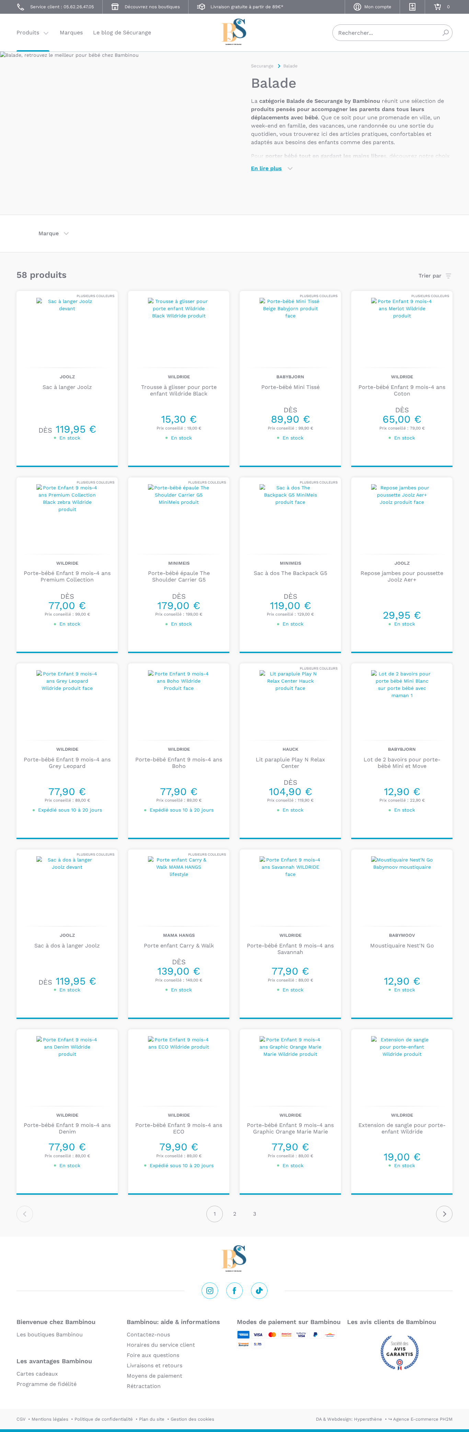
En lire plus (266, 168)
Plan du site (151, 1419)
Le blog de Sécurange (122, 32)
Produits (27, 32)
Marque (48, 233)
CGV (20, 1419)
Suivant (444, 1214)
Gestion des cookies (192, 1419)
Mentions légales (50, 1419)
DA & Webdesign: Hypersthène (349, 1419)
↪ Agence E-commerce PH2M (420, 1419)
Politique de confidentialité (104, 1419)
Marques (71, 32)
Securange (234, 31)
